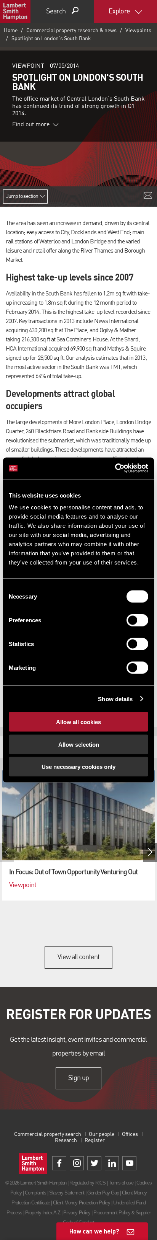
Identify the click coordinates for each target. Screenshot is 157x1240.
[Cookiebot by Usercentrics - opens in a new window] (115, 468)
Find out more (31, 125)
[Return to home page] (15, 11)
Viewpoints (138, 30)
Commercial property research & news (71, 30)
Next (150, 852)
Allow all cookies (78, 722)
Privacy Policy (76, 1213)
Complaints (35, 1193)
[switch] (137, 620)
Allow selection (78, 744)
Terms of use (121, 1183)
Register (95, 1140)
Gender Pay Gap (103, 1193)
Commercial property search (47, 1134)
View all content (79, 957)
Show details (115, 698)
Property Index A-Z (42, 1213)
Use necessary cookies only (78, 767)
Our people (101, 1134)
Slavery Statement (66, 1193)
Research (66, 1140)
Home (11, 30)
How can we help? (94, 1231)
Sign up (78, 1078)
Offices (130, 1134)
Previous (7, 852)
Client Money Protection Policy (81, 1203)
